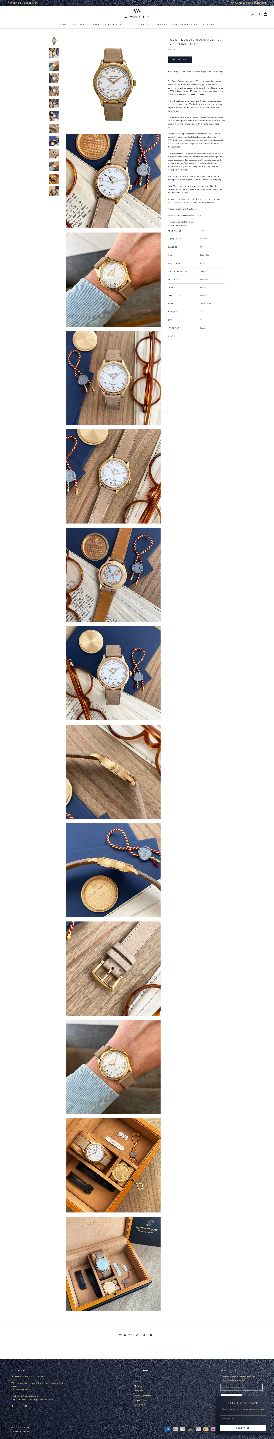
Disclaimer (138, 1390)
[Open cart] (265, 14)
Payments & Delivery (143, 1395)
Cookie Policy (140, 1404)
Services (161, 24)
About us (138, 1386)
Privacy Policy (140, 1400)
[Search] (259, 14)
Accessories (113, 24)
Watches (78, 24)
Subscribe (243, 1428)
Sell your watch (138, 24)
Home (63, 24)
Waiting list (180, 60)
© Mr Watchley (20, 1428)
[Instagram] (19, 1405)
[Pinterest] (185, 335)
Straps (94, 24)
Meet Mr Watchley (185, 24)
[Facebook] (177, 335)
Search (137, 1381)
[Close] (267, 1399)
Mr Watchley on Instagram (248, 3)
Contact (208, 24)
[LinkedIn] (26, 1405)
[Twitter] (181, 335)
